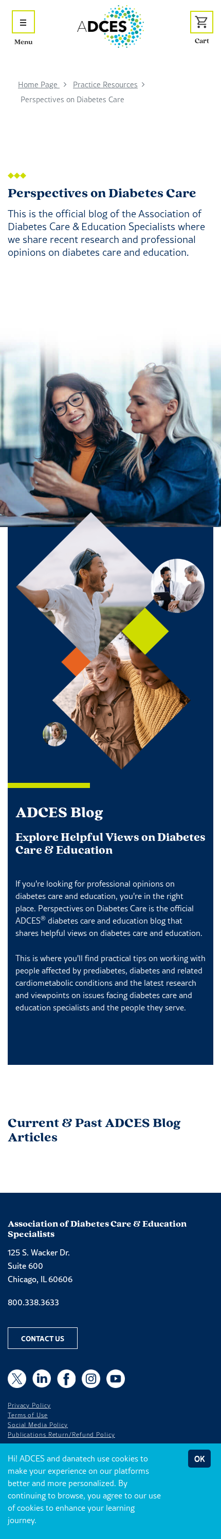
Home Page (39, 84)
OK (199, 1458)
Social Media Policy (38, 1425)
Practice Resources (105, 84)
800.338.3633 (33, 1302)
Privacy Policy (29, 1405)
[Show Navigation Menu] (23, 21)
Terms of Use (28, 1415)
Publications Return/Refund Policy (61, 1435)
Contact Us (42, 1338)
